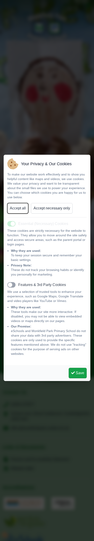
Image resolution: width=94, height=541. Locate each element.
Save (79, 373)
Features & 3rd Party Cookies (42, 285)
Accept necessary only (52, 208)
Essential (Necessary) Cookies (43, 224)
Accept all (18, 208)
